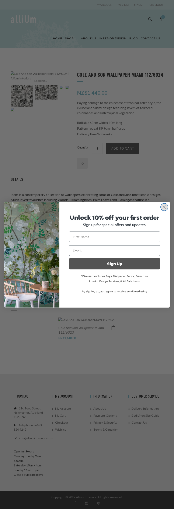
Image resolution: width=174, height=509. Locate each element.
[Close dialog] (164, 207)
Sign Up (114, 264)
